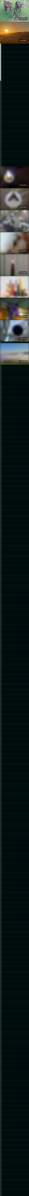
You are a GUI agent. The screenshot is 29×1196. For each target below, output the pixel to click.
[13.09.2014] (14, 1167)
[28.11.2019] (14, 678)
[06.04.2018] (14, 833)
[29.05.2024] (14, 395)
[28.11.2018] (14, 766)
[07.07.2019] (14, 709)
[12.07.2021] (14, 584)
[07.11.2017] (14, 861)
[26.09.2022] (14, 494)
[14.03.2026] (14, 86)
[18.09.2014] (14, 1162)
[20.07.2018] (14, 801)
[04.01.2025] (14, 165)
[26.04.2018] (14, 826)
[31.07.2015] (14, 1027)
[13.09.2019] (14, 695)
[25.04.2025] (14, 143)
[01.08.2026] (14, 45)
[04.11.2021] (14, 560)
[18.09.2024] (14, 365)
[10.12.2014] (14, 1126)
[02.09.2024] (14, 375)
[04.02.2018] (14, 844)
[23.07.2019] (14, 706)
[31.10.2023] (14, 436)
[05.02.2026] (14, 92)
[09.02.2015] (14, 1102)
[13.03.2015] (14, 1085)
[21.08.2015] (14, 1023)
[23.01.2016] (14, 987)
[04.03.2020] (14, 656)
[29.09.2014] (14, 1155)
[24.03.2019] (14, 737)
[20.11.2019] (14, 682)
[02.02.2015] (14, 1106)
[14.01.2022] (14, 538)
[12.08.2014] (14, 1189)
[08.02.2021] (14, 614)
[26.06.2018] (14, 811)
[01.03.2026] (14, 88)
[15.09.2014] (14, 1164)
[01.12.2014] (14, 1129)
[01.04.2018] (14, 835)
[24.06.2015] (14, 1040)
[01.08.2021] (14, 578)
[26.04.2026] (14, 77)
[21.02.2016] (14, 977)
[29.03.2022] (14, 525)
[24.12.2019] (14, 672)
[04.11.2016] (14, 915)
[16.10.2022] (14, 491)
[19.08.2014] (14, 1180)
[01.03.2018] (14, 839)
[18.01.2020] (14, 664)
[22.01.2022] (14, 537)
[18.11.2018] (14, 769)
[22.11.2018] (14, 768)
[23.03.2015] (14, 1082)
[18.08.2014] (14, 1181)
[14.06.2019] (14, 716)
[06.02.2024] (14, 411)
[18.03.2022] (14, 527)
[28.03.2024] (14, 407)
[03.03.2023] (14, 469)
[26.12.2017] (14, 853)
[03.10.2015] (14, 1005)
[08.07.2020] (14, 646)
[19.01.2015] (14, 1111)
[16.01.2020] (14, 665)
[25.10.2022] (14, 490)
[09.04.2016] (14, 966)
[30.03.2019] (14, 732)
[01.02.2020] (14, 662)
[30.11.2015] (14, 998)
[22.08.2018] (14, 789)
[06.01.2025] (14, 164)
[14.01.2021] (14, 620)
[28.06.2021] (14, 587)
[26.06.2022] (14, 511)
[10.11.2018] (14, 773)
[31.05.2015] (14, 1050)
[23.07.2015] (14, 1029)
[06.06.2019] (14, 717)
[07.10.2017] (14, 864)
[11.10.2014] (14, 1148)
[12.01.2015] (14, 1112)
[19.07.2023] (14, 451)
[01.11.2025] (14, 112)
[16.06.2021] (14, 589)
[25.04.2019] (14, 724)
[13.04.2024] (14, 406)
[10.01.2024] (14, 422)
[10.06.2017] (14, 880)
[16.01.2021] (14, 619)
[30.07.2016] (14, 934)
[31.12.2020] (14, 625)
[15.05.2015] (14, 1056)
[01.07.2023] (14, 452)
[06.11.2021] (14, 558)
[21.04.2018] (14, 828)
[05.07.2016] (14, 941)
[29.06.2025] (14, 127)
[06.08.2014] (14, 1194)
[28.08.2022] (14, 498)
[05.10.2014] (14, 1149)
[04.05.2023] (14, 459)
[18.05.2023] (14, 458)
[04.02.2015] (14, 1105)
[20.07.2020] (14, 644)
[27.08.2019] (14, 696)
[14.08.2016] (14, 930)
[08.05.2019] (14, 721)
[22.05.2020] (14, 650)
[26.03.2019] (14, 734)
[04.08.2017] (14, 877)
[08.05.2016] (14, 960)
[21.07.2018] (14, 800)
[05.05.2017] (14, 892)
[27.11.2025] (14, 107)
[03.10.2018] (14, 781)
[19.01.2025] (14, 162)
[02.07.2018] (14, 807)
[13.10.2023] (14, 439)
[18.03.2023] (14, 465)
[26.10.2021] (14, 563)
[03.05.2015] (14, 1064)
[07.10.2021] (14, 566)
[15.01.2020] (14, 666)
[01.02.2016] (14, 984)
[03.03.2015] (14, 1091)
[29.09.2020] (14, 636)
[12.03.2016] (14, 972)
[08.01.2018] (14, 849)
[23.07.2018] (14, 797)
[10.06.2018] (14, 815)
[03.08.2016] (14, 932)
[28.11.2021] (14, 555)
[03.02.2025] (14, 157)
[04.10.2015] (14, 1004)
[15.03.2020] (14, 654)
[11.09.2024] (14, 366)
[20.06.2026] (14, 55)
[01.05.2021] (14, 600)
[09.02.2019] (14, 748)
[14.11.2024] (14, 342)
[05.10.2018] (14, 779)
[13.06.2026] (14, 57)
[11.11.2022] (14, 488)
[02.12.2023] (14, 428)
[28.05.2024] (14, 396)
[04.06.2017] (14, 884)
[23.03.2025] (14, 148)
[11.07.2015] (14, 1033)
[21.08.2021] (14, 577)
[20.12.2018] (14, 758)
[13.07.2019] (14, 707)
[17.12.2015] (14, 992)
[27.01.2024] (14, 415)
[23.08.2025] (14, 119)
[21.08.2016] (14, 929)
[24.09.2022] (14, 495)
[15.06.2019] (14, 714)
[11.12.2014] (14, 1124)
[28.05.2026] (14, 67)
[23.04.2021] (14, 602)
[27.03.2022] (14, 526)
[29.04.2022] (14, 520)
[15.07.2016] (14, 939)
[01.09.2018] (14, 786)
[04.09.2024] (14, 372)
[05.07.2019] (14, 711)
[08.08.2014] (14, 1193)
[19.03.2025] (14, 149)
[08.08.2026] (14, 44)
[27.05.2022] (14, 516)
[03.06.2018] (14, 818)
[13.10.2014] (14, 1147)
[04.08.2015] (14, 1025)
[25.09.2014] (14, 1159)
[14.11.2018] (14, 770)
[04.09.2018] (14, 785)
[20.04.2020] (14, 652)
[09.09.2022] (14, 496)
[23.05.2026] (14, 71)
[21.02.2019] (14, 747)
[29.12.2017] (14, 852)
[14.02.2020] (14, 661)
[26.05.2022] (14, 517)
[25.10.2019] (14, 685)
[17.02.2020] (14, 660)
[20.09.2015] (14, 1009)
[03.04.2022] (14, 524)
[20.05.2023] (14, 457)
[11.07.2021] (14, 586)
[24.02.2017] (14, 896)
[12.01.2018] (14, 848)
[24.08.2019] (14, 697)
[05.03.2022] (14, 532)
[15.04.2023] (14, 462)
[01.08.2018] (14, 794)
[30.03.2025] (14, 147)
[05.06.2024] (14, 387)
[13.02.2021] (14, 613)
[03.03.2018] (14, 838)
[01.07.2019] (14, 712)
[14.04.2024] (14, 405)
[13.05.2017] (14, 889)
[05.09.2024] (14, 371)
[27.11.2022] (14, 486)
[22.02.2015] (14, 1095)
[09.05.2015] (14, 1061)
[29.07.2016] (14, 935)
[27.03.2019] (14, 733)
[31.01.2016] (14, 986)
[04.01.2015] (14, 1117)
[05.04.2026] (14, 81)
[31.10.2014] (14, 1140)
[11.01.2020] (14, 667)
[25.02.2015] (14, 1092)
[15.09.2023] (14, 442)
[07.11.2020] (14, 630)
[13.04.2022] (14, 522)
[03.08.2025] (14, 121)
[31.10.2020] (14, 631)
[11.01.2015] (14, 1113)
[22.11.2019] (14, 681)
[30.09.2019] (14, 688)
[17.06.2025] (14, 131)
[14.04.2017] (14, 894)
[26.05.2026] (14, 70)
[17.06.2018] (14, 813)
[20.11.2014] (14, 1133)
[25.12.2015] (14, 991)
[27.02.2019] (14, 744)
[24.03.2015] (14, 1081)
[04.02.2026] (14, 93)
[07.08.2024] (14, 379)
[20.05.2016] (14, 957)
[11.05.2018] (14, 825)
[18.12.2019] (14, 675)
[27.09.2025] (14, 116)
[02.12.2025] (14, 106)
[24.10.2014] (14, 1142)
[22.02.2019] (14, 745)
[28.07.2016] (14, 936)
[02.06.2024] (14, 391)
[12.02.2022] (14, 535)
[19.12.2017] (14, 854)
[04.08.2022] (14, 501)
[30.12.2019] (14, 670)
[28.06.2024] (14, 384)
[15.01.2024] (14, 420)
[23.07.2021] (14, 582)
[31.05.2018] (14, 820)
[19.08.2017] (14, 870)
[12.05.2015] (14, 1059)
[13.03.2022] (14, 529)
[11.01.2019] (14, 753)
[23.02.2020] (14, 659)
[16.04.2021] (14, 603)
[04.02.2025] (14, 155)
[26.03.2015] (14, 1080)
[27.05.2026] (14, 69)
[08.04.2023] (14, 463)
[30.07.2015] (14, 1028)
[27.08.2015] (14, 1022)
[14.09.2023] (14, 443)
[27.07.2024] (14, 380)
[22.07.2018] (14, 799)
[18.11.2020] (14, 629)
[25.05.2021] (14, 597)
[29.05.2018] (14, 821)
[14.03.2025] (14, 152)
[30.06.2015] (14, 1038)
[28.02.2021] (14, 608)
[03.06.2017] (14, 885)
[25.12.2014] (14, 1119)
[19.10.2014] (14, 1144)
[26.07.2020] (14, 641)
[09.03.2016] (14, 973)
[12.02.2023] (14, 470)
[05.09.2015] (14, 1017)
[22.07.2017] (14, 878)
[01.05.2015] (14, 1065)
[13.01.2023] (14, 475)
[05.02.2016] (14, 983)
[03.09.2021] (14, 574)
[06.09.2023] (14, 444)
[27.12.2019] (14, 671)
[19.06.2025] (14, 129)
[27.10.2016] (14, 918)
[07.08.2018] (14, 791)
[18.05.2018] (14, 823)
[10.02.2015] (14, 1101)
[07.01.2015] (14, 1114)
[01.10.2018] (14, 783)
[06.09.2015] (14, 1015)
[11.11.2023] (14, 433)
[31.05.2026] (14, 64)
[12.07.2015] (14, 1031)
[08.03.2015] (14, 1087)
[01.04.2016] (14, 967)
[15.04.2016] (14, 965)
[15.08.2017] (14, 872)
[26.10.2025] (14, 113)
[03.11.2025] (14, 111)
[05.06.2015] (14, 1046)
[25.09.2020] (14, 638)
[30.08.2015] (14, 1020)
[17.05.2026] (14, 72)
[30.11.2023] (14, 429)
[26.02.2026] (14, 90)
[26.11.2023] (14, 431)
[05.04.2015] (14, 1075)
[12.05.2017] (14, 890)
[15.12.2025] (14, 101)
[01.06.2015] (14, 1049)
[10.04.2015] (14, 1072)
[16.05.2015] (14, 1055)
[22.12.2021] (14, 546)
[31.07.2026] (14, 46)
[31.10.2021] (14, 562)
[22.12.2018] (14, 756)
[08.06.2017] (14, 882)
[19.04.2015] (14, 1070)
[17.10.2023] (14, 438)
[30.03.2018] (14, 836)
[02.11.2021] (14, 561)
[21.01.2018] (14, 847)
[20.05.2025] (14, 138)
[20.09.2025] (14, 117)
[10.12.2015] (14, 994)
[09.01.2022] (14, 540)
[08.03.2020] (14, 655)
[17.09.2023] (14, 441)
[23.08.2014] (14, 1176)
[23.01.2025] (14, 160)
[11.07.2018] (14, 804)
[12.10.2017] (14, 863)
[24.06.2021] (14, 588)
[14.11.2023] (14, 432)
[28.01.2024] (14, 413)
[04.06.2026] (14, 59)
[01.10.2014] (14, 1153)
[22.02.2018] (14, 841)
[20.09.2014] (14, 1160)
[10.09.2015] (14, 1013)
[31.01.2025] (14, 158)
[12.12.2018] (14, 761)
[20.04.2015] (14, 1069)
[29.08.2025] (14, 118)
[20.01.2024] (14, 417)
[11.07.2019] (14, 708)
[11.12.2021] (14, 552)
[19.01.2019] (14, 750)
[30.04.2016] (14, 963)
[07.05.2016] (14, 961)
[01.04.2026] (14, 83)
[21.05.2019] (14, 718)
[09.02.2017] (14, 900)
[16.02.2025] (14, 153)
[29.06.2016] (14, 944)
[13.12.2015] (14, 993)
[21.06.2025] (14, 128)
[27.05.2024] (14, 397)
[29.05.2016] (14, 951)
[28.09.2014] (14, 1157)
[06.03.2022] (14, 531)
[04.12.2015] (14, 997)
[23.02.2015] (14, 1093)
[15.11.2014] (14, 1136)
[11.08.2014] (14, 1190)
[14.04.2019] (14, 728)
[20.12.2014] (14, 1121)
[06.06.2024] (14, 386)
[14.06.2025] (14, 133)
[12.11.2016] (14, 914)
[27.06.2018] (14, 810)
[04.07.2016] (14, 942)
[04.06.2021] (14, 593)
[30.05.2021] (14, 594)
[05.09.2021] (14, 572)
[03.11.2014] (14, 1139)
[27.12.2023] (14, 425)
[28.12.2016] (14, 908)
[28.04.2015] (14, 1066)
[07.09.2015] (14, 1014)
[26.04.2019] (14, 723)
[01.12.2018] (14, 765)
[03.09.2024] (14, 374)
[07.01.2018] (14, 851)
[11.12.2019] (14, 676)
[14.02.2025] (14, 154)
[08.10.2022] (14, 493)
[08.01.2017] (14, 904)
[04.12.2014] (14, 1128)
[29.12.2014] (14, 1118)
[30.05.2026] (14, 65)
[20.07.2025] (14, 122)
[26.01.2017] (14, 903)
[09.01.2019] (14, 754)
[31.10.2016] (14, 916)
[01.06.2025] (14, 135)
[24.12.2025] (14, 98)
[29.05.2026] (14, 66)
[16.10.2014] (14, 1145)
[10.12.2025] (14, 103)
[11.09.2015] (14, 1012)
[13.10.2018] (14, 776)
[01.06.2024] (14, 392)
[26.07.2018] (14, 795)
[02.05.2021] (14, 599)
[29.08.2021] (14, 576)
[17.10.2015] (14, 1002)
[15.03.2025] (14, 150)
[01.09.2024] (14, 376)
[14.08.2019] (14, 701)
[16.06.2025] (14, 132)
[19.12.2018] (14, 759)
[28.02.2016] (14, 976)
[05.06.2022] (14, 514)
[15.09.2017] (14, 869)
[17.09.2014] (14, 1163)
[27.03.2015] (14, 1079)
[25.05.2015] (14, 1053)
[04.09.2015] (14, 1018)
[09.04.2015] (14, 1074)
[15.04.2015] (14, 1071)
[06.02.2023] (14, 472)
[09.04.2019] (14, 729)
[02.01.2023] (14, 478)
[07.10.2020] (14, 635)
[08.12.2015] (14, 996)
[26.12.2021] (14, 545)
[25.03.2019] (14, 735)
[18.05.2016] (14, 958)
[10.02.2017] (14, 899)
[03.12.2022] (14, 485)
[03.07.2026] (14, 52)
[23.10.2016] (14, 919)
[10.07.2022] (14, 509)
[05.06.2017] (14, 883)
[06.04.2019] (14, 730)
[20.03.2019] (14, 738)
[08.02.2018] (14, 843)
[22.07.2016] (14, 937)
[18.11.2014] (14, 1134)
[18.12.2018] (14, 760)
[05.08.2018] (14, 792)
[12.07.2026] (14, 50)
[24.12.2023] (14, 426)
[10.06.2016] (14, 950)
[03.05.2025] (14, 142)
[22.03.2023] (14, 464)
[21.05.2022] (14, 519)
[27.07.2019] (14, 704)
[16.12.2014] (14, 1122)
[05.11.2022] (14, 489)
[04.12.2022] (14, 484)
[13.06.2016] (14, 948)
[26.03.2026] (14, 85)
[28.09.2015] (14, 1008)
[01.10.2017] (14, 867)
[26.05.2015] (14, 1051)
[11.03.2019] (14, 740)
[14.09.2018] (14, 784)
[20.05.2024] (14, 400)
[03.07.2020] (14, 647)
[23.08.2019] (14, 698)
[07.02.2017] (14, 901)
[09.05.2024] (14, 401)
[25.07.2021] (14, 581)
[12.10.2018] (14, 778)
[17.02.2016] (14, 979)
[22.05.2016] (14, 955)
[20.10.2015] (14, 1001)
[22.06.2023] (14, 453)
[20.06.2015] (14, 1043)
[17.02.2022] (14, 534)
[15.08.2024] (14, 377)
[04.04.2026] (14, 82)
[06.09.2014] (14, 1169)
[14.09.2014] (14, 1165)
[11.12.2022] (14, 481)
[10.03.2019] (14, 742)
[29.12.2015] (14, 989)
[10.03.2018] (14, 837)
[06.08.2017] (14, 875)
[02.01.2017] (14, 905)
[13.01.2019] (14, 752)
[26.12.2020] (14, 626)
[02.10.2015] (14, 1007)
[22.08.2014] (14, 1178)
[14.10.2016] (14, 921)
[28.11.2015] (14, 999)
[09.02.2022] (14, 536)
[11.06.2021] (14, 592)
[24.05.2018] (14, 822)
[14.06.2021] (14, 590)
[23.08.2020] (14, 639)
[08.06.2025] (14, 134)
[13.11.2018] (14, 771)
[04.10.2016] (14, 924)
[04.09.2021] (14, 573)
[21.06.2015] (14, 1041)
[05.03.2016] (14, 975)
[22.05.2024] (14, 398)
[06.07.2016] (14, 940)
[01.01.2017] (14, 906)
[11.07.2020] (14, 645)
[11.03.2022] (14, 530)
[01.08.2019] (14, 703)
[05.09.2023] (14, 446)
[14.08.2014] (14, 1186)
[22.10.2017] (14, 862)
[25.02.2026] (14, 91)
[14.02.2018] (14, 842)
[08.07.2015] (14, 1035)
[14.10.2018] (14, 775)
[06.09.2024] (14, 370)
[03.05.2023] (14, 460)
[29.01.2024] (14, 412)
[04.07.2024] (14, 381)
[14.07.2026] (14, 49)
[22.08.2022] (14, 499)
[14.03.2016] (14, 971)
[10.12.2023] (14, 427)
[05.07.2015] (14, 1036)
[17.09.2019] (14, 693)
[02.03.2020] (14, 657)
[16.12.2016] (14, 911)
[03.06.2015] (14, 1048)
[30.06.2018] (14, 809)
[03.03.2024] (14, 408)
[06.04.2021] (14, 604)
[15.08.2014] (14, 1185)
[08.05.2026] (14, 76)
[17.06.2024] (14, 385)
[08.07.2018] (14, 806)
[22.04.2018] (14, 827)
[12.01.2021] (14, 621)
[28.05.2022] (14, 515)
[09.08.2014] (14, 1191)
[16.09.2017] (14, 868)
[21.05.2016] (14, 956)
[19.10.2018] (14, 774)
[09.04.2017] (14, 895)
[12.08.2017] (14, 873)
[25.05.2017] (14, 888)
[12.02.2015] (14, 1098)
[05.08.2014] (14, 1195)
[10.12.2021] (14, 553)
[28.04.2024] (14, 403)
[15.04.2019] (14, 727)
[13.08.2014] (14, 1188)
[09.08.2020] (14, 640)
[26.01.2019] (14, 749)
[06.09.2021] (14, 571)
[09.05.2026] (14, 75)
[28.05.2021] (14, 595)
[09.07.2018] (14, 805)
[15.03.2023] (14, 467)
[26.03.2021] (14, 607)
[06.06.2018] (14, 817)
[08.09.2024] (14, 369)
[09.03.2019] (14, 743)
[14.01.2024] (14, 421)
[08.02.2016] (14, 982)
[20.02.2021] (14, 609)
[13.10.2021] (14, 564)
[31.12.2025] (14, 96)
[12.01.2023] (14, 477)
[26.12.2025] (14, 97)
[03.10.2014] (14, 1150)
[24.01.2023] (14, 473)
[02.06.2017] (14, 887)
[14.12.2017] (14, 856)
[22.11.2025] (14, 108)
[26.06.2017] (14, 879)
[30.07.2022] (14, 506)
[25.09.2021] (14, 568)
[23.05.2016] (14, 953)
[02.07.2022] (14, 510)
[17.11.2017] (14, 859)
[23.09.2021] (14, 569)
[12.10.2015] (14, 1003)
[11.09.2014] (14, 1168)
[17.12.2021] (14, 548)
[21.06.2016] (14, 947)
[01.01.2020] (14, 669)
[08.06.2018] (14, 816)
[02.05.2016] (14, 962)
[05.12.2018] (14, 763)
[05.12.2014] (14, 1127)
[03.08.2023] (14, 449)
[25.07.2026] (14, 48)
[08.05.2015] (14, 1062)
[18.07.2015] (14, 1030)
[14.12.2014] (14, 1123)
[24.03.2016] (14, 968)
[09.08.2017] (14, 874)
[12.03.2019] (14, 739)
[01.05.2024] (14, 402)
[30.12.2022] (14, 479)
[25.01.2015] (14, 1110)
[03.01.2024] (14, 423)
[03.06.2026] (14, 60)
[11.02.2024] (14, 410)
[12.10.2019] (14, 686)
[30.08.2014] (14, 1173)
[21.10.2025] (14, 114)
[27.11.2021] (14, 556)
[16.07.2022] (14, 508)
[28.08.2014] (14, 1174)
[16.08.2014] (14, 1184)
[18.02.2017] (14, 898)
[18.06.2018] (14, 812)
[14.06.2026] (14, 56)
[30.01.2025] (14, 159)
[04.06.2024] (14, 389)
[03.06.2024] (14, 390)
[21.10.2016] (14, 920)
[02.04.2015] (14, 1076)
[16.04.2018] (14, 830)
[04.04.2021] (14, 605)
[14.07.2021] (14, 583)
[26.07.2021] (14, 579)
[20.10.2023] (14, 437)
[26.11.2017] (14, 857)
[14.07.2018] (14, 802)
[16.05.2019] (14, 719)
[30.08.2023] (14, 448)
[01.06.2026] (14, 62)
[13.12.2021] (14, 550)
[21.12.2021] (14, 547)
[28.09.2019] (14, 691)
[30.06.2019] (14, 713)
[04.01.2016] (14, 988)
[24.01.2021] (14, 615)
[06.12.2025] (14, 105)
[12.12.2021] (14, 551)
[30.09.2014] (14, 1154)
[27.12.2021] (14, 543)
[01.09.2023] (14, 447)
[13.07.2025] (14, 124)
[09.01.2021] (14, 623)
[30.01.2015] (14, 1108)
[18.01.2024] (14, 418)
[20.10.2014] (14, 1143)
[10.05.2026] (14, 74)
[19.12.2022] (14, 480)
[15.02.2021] (14, 612)
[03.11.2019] (14, 683)
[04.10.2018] (14, 780)
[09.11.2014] (14, 1137)
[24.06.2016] (14, 945)
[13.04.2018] (14, 832)
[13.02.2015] (14, 1097)
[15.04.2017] (14, 893)
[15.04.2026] (14, 80)
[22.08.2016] (14, 927)
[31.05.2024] (14, 394)
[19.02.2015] (14, 1096)
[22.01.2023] (14, 474)
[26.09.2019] (14, 692)
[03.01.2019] (14, 755)
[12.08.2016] (14, 931)
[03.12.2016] (14, 913)
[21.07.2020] (14, 643)
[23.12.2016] (14, 910)
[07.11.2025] (14, 109)
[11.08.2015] (14, 1024)
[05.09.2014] (14, 1170)
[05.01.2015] (14, 1116)
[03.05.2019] (14, 722)
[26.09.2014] (14, 1158)
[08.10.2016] (14, 922)
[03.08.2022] (14, 503)
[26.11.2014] (14, 1132)
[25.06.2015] (14, 1039)
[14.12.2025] (14, 102)
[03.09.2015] (14, 1019)
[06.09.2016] (14, 926)
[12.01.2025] (14, 163)
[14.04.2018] (14, 831)
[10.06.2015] (14, 1045)
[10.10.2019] (14, 687)
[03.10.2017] (14, 865)
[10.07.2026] (14, 51)
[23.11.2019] (14, 680)
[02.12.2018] (14, 764)
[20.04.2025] (14, 145)
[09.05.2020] (14, 651)
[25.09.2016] (14, 925)
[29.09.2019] (14, 690)
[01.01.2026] (14, 95)
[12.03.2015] (14, 1086)
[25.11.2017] (14, 858)
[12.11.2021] (14, 557)
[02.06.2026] (14, 61)
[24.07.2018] (14, 796)
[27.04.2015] (14, 1067)
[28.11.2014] (14, 1131)
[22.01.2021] (14, 617)
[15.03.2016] (14, 970)
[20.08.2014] (14, 1179)
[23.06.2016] (14, 946)
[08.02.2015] (14, 1103)
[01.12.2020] (14, 628)
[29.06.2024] (14, 382)
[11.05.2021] (14, 598)
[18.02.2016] (14, 978)
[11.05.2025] (14, 140)
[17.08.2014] (14, 1183)
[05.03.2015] (14, 1088)
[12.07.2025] (14, 126)
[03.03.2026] (14, 87)
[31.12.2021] (14, 542)
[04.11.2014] (14, 1138)
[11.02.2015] (14, 1100)
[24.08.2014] (14, 1175)
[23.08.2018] (14, 787)
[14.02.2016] (14, 981)
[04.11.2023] (14, 434)
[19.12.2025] (14, 100)
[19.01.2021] (14, 618)
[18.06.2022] (14, 512)
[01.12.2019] (14, 677)
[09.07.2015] (14, 1034)
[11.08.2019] (14, 702)
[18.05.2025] (14, 139)
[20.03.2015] (14, 1084)
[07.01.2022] (14, 541)
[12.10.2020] (14, 633)
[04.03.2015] (14, 1090)
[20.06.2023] (14, 454)
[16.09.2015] (14, 1010)
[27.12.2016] (14, 909)
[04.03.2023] (14, 468)
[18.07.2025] (14, 123)
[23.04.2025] (14, 144)
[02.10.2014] (14, 1152)
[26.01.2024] (14, 416)
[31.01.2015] (14, 1107)
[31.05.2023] (14, 455)
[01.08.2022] (14, 504)
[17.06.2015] (14, 1044)
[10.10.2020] (14, 634)
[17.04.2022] (14, 521)
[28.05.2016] (14, 952)
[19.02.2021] (14, 610)
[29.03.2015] (14, 1077)
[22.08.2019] (14, 700)
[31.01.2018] (14, 846)
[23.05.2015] (14, 1054)
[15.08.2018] (14, 790)
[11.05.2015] (14, 1060)
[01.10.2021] (14, 567)
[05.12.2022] (14, 483)
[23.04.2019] (14, 726)
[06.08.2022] (14, 500)
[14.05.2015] (14, 1058)
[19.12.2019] (14, 673)
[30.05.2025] (14, 137)
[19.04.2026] (14, 79)
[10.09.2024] (14, 368)
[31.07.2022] (14, 505)
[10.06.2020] (14, 649)
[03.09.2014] (14, 1171)
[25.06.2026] (14, 54)
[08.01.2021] (14, 624)
